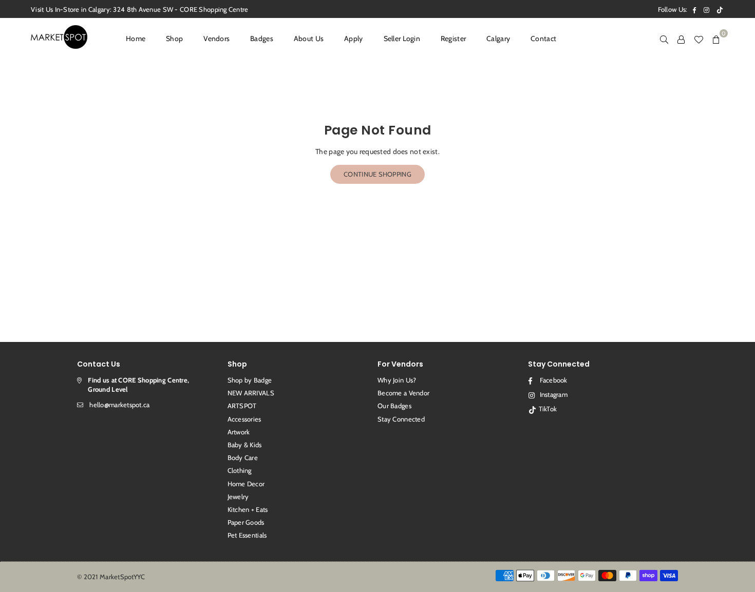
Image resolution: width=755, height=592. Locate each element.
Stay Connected (401, 419)
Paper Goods (246, 522)
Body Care (243, 457)
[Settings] (681, 38)
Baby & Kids (245, 445)
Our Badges (394, 406)
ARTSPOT (242, 406)
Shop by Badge (250, 380)
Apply (353, 38)
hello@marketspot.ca (119, 404)
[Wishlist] (698, 38)
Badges (261, 38)
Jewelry (238, 496)
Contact (543, 38)
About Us (309, 38)
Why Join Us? (397, 380)
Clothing (240, 470)
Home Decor (246, 484)
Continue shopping (377, 174)
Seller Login (402, 38)
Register (453, 38)
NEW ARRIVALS (251, 393)
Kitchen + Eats (248, 509)
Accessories (244, 419)
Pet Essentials (247, 535)
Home (135, 38)
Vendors (216, 38)
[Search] (664, 38)
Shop (174, 38)
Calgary (498, 38)
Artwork (239, 432)
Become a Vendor (403, 393)
